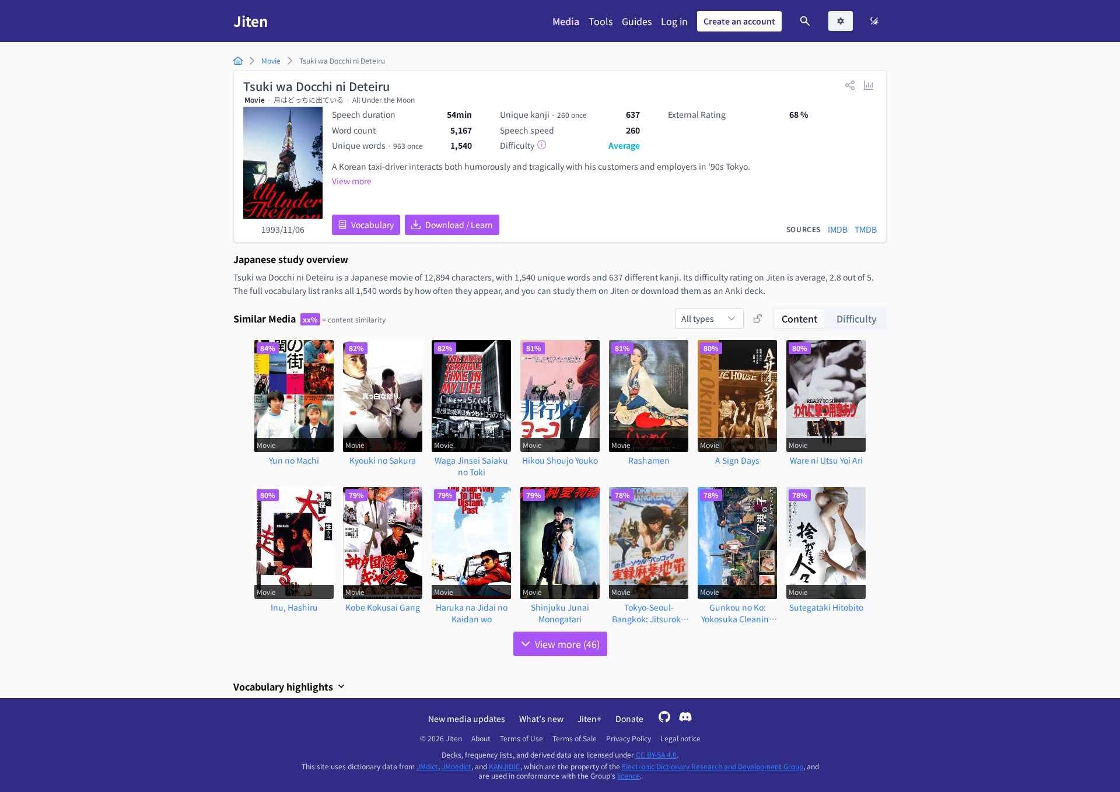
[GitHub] (664, 718)
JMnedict (456, 766)
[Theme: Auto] (874, 21)
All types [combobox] (697, 318)
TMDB (866, 229)
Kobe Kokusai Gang (382, 607)
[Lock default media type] (757, 318)
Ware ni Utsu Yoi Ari (826, 460)
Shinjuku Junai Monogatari (560, 613)
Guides (637, 21)
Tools (600, 21)
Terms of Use (521, 738)
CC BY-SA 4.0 (656, 754)
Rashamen (649, 460)
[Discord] (685, 718)
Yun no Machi (294, 460)
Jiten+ (589, 718)
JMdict (427, 766)
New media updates (466, 718)
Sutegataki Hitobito (826, 607)
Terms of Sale (574, 738)
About (481, 738)
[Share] (850, 84)
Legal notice (680, 738)
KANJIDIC (504, 766)
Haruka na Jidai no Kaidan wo (472, 613)
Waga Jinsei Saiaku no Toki (471, 466)
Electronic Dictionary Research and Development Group (712, 766)
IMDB (838, 229)
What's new (541, 718)
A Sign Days (737, 460)
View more (352, 181)
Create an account (739, 21)
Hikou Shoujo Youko (560, 460)
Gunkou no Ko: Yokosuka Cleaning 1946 (737, 613)
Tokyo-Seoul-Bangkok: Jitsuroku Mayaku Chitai (649, 613)
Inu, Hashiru (294, 607)
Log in (674, 21)
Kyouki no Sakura (382, 460)
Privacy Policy (628, 738)
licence (628, 775)
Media (565, 21)
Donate (629, 718)
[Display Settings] (840, 21)
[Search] (805, 21)
